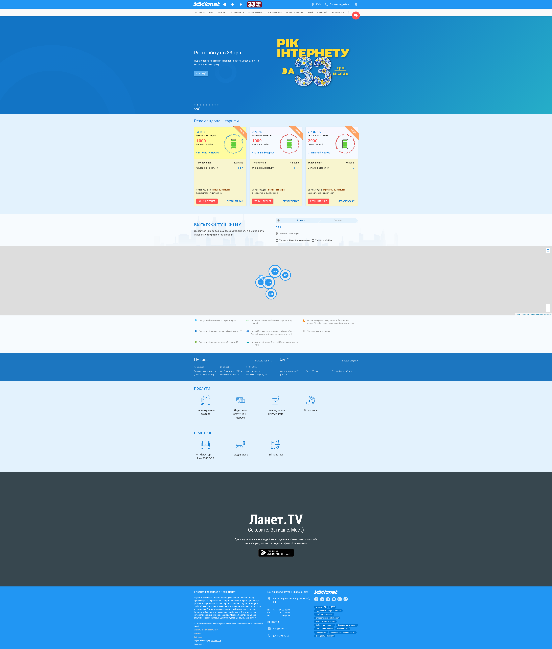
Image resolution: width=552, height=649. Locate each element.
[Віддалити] (548, 310)
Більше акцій (349, 360)
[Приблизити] (548, 306)
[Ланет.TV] (233, 4)
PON (211, 12)
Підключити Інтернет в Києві (328, 611)
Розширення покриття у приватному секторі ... (205, 373)
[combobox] (305, 233)
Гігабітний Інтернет (324, 614)
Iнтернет (200, 12)
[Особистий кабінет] (225, 4)
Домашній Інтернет (324, 629)
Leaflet (518, 314)
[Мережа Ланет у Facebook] (241, 4)
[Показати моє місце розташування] (278, 220)
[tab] (200, 12)
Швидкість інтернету (325, 636)
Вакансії (197, 633)
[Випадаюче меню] (348, 12)
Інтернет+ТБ (237, 12)
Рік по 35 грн (312, 371)
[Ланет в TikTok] (345, 599)
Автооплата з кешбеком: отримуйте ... (257, 373)
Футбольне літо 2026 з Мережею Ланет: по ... (231, 373)
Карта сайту (199, 644)
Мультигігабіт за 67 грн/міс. (289, 373)
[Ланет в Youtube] (333, 599)
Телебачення (255, 12)
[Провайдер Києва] (206, 4)
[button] (133, 65)
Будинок (338, 220)
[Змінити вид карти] (548, 250)
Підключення (274, 12)
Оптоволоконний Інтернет (327, 618)
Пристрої (322, 12)
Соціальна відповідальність (206, 630)
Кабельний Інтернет (324, 625)
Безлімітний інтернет (347, 625)
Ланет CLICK (216, 641)
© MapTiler (525, 314)
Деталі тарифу (235, 201)
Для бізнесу (337, 12)
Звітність (198, 637)
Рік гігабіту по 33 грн (342, 371)
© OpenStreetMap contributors (540, 314)
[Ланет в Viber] (339, 599)
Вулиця (301, 220)
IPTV (333, 607)
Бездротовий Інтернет (325, 621)
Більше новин (263, 360)
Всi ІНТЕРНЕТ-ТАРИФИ (208, 73)
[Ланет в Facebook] (316, 599)
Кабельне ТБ (342, 629)
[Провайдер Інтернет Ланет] (329, 592)
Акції (310, 12)
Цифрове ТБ (321, 632)
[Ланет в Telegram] (328, 599)
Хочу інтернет (207, 201)
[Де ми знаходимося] (356, 16)
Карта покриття (294, 12)
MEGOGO (222, 12)
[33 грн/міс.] (254, 4)
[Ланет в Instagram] (322, 599)
